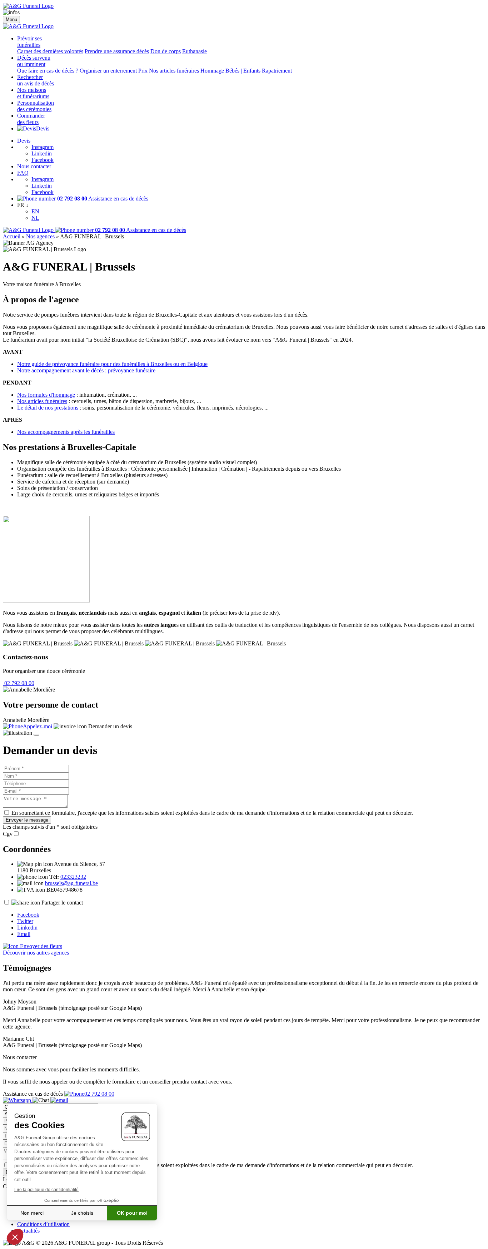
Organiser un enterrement (108, 71)
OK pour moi (132, 1213)
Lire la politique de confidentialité (46, 1189)
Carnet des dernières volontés (50, 51)
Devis (42, 128)
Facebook (42, 160)
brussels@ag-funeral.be (71, 883)
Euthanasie (194, 51)
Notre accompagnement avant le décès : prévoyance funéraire (86, 370)
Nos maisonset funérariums (33, 93)
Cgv (8, 834)
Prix (143, 71)
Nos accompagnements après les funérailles (66, 432)
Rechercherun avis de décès (35, 80)
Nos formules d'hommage (46, 395)
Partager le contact (62, 902)
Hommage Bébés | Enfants (230, 71)
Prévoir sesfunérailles (29, 41)
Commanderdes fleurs (31, 119)
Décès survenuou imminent (33, 61)
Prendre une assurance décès (117, 51)
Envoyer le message (27, 820)
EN (35, 211)
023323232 (73, 877)
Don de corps (165, 51)
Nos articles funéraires (174, 71)
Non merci (32, 1213)
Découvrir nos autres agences (36, 953)
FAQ (23, 173)
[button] (15, 1236)
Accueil (11, 236)
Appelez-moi (37, 726)
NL (35, 218)
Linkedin (41, 153)
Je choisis (82, 1213)
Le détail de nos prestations (47, 408)
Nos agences (40, 236)
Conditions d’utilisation (43, 1224)
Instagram (42, 147)
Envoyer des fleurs (40, 946)
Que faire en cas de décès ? (47, 71)
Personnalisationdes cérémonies (35, 106)
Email (23, 934)
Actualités (28, 1231)
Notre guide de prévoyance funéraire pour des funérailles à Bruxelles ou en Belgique (112, 364)
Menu (11, 19)
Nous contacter (34, 166)
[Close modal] (36, 735)
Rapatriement (277, 71)
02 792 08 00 (18, 683)
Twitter (25, 921)
